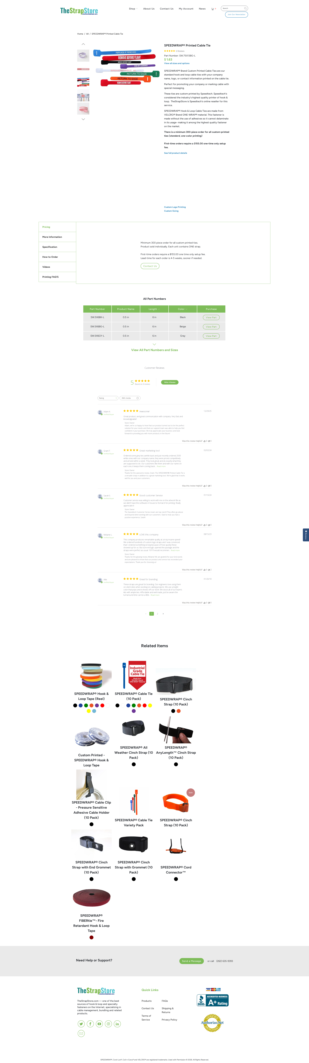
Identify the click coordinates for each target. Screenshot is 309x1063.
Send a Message (191, 961)
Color (181, 309)
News (202, 8)
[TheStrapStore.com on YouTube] (99, 1023)
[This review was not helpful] (209, 569)
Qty (166, 187)
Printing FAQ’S (50, 276)
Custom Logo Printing (175, 207)
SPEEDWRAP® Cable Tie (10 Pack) (133, 676)
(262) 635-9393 (224, 961)
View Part (211, 317)
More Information (52, 236)
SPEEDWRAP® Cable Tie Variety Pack (133, 802)
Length (202, 162)
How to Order (50, 256)
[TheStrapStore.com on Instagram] (108, 1023)
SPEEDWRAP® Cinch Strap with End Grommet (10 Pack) (91, 844)
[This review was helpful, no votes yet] (204, 441)
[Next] (83, 119)
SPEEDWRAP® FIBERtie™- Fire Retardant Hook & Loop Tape (91, 898)
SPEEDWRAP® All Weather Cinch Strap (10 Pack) (133, 730)
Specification (49, 246)
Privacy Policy (169, 1019)
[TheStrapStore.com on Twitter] (81, 1023)
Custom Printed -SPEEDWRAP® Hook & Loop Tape (91, 737)
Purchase (211, 309)
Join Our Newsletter (236, 14)
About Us (148, 8)
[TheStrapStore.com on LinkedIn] (117, 1023)
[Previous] (83, 45)
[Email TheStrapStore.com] (81, 1033)
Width (167, 162)
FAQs (165, 1000)
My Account (186, 8)
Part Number (97, 309)
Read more (161, 466)
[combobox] (108, 398)
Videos (46, 266)
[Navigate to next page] (163, 614)
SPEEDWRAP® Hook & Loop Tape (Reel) (91, 676)
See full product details (175, 153)
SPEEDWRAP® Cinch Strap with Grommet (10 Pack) (133, 844)
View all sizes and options (176, 63)
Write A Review (169, 382)
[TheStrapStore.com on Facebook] (90, 1023)
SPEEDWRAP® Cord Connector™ (176, 850)
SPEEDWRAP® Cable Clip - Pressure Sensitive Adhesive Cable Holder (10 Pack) (91, 785)
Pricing (46, 226)
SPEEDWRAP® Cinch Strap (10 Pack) (176, 681)
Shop (132, 8)
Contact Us (166, 8)
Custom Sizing (171, 211)
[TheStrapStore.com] (74, 11)
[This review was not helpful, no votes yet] (209, 441)
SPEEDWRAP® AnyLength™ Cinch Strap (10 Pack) (176, 730)
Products (146, 1000)
